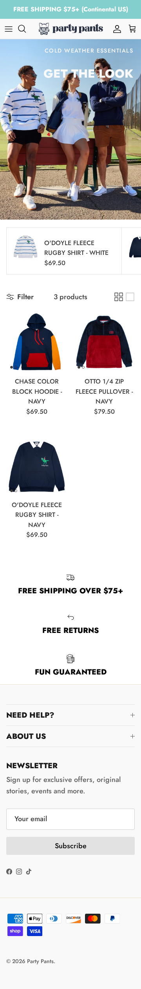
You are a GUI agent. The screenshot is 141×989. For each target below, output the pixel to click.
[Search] (25, 28)
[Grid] (118, 297)
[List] (130, 297)
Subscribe (71, 846)
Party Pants (40, 961)
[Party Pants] (70, 29)
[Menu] (8, 28)
